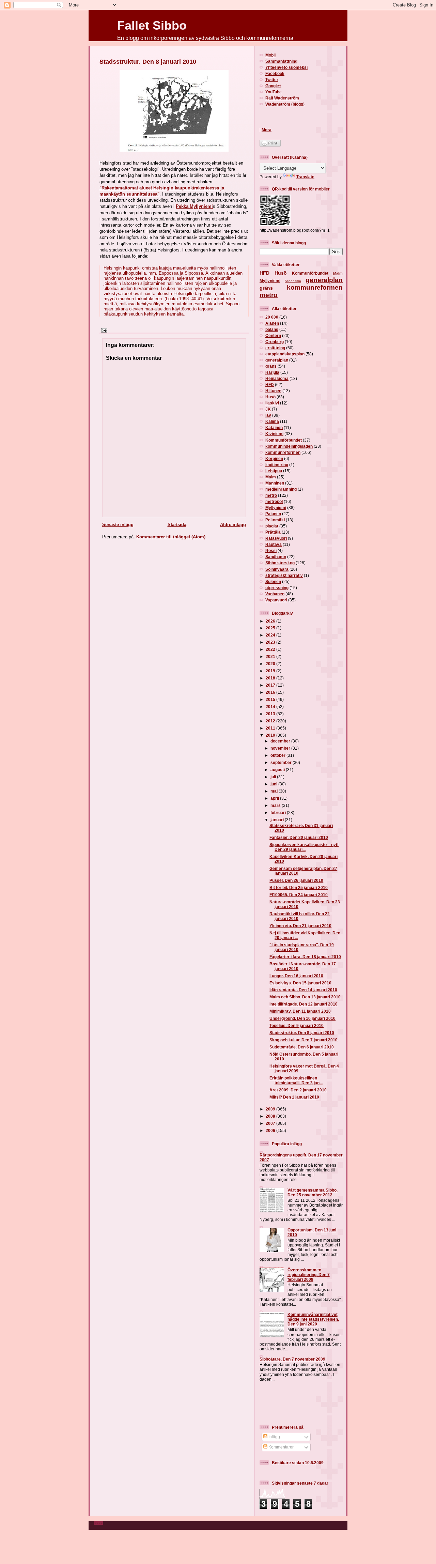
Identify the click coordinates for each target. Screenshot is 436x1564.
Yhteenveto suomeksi (286, 67)
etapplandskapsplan (285, 354)
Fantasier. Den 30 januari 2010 (298, 837)
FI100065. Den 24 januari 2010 (298, 894)
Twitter (271, 79)
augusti (278, 769)
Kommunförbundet (310, 273)
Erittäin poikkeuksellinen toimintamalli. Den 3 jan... (296, 1080)
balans (271, 329)
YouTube (273, 92)
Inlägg (273, 1437)
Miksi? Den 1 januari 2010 (294, 1097)
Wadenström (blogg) (285, 104)
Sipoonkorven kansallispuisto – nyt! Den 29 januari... (304, 847)
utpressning (277, 587)
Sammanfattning (281, 61)
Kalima (272, 421)
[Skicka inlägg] (103, 330)
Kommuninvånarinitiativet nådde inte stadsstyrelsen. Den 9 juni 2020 (313, 1319)
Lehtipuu (273, 471)
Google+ (273, 85)
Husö (281, 273)
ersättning (275, 348)
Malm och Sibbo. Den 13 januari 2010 (305, 997)
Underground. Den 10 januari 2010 (302, 1018)
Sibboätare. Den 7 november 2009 (292, 1359)
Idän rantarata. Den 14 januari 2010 (303, 989)
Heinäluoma (277, 378)
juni (274, 784)
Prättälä (273, 532)
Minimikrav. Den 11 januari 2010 (300, 1011)
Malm (338, 273)
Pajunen (273, 513)
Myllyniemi (270, 280)
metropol (274, 501)
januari (277, 819)
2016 (271, 692)
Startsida (177, 524)
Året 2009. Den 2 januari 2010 (298, 1090)
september (281, 762)
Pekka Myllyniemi (194, 206)
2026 (271, 621)
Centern (273, 335)
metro (269, 294)
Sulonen (273, 581)
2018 (271, 678)
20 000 (271, 317)
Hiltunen (273, 390)
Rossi (271, 550)
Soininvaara (277, 569)
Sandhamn (293, 281)
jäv (268, 415)
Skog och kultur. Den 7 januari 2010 (303, 1040)
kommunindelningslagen (289, 446)
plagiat (271, 526)
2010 (271, 735)
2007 (271, 1123)
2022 (271, 649)
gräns (266, 288)
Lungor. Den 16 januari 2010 (296, 975)
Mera (266, 129)
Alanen (272, 323)
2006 (271, 1130)
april (275, 798)
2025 (271, 628)
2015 (271, 699)
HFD (264, 273)
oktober (278, 755)
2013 (271, 713)
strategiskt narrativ (284, 575)
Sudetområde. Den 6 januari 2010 (301, 1047)
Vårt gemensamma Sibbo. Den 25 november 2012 (312, 1192)
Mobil (270, 55)
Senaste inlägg (118, 524)
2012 (271, 721)
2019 (271, 671)
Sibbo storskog (280, 563)
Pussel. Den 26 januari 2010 (296, 880)
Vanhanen (274, 594)
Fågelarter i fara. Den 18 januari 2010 (305, 956)
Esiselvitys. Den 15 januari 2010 (300, 983)
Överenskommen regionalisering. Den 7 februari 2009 (308, 1275)
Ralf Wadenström (282, 98)
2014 (271, 706)
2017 (271, 685)
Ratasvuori (276, 538)
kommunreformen (315, 287)
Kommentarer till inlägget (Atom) (170, 536)
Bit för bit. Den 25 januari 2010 (298, 887)
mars (276, 805)
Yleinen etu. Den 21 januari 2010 (300, 925)
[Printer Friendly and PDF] (270, 145)
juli (273, 777)
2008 (271, 1116)
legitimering (276, 464)
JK (268, 409)
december (280, 741)
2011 (271, 728)
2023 (271, 642)
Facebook (274, 73)
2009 (271, 1109)
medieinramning (281, 489)
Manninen (274, 483)
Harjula (272, 372)
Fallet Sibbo (152, 25)
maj (274, 791)
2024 (271, 635)
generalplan (324, 279)
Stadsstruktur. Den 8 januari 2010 (147, 61)
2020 (271, 663)
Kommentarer (280, 1447)
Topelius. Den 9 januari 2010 (296, 1025)
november (280, 748)
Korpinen (274, 458)
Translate (305, 176)
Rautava (273, 544)
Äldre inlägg (233, 524)
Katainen (274, 427)
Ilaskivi (272, 403)
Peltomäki (275, 520)
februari (278, 812)
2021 (271, 656)
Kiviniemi (274, 433)
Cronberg (274, 341)
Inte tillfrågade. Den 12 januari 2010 (303, 1004)
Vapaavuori (276, 600)
